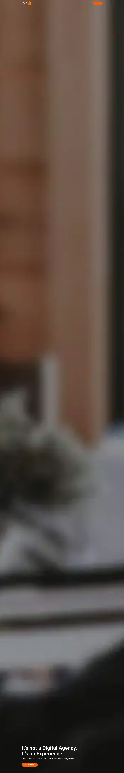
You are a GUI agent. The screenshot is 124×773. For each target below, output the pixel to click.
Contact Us (77, 3)
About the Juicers (55, 3)
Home (44, 3)
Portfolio (67, 3)
